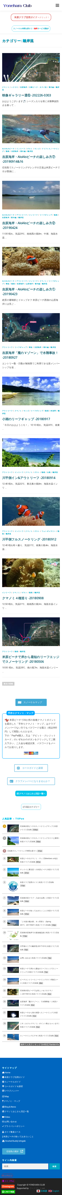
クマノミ (5, 87)
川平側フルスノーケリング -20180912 (29, 539)
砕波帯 (53, 411)
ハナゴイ (14, 87)
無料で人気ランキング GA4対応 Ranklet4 (39, 1044)
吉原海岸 (23, 87)
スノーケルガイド (12, 1082)
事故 (7, 284)
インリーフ (20, 149)
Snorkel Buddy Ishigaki (15, 1141)
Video (7, 1117)
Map (6, 1096)
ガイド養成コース (12, 1132)
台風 (49, 472)
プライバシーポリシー (14, 1126)
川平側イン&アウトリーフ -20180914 (28, 477)
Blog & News (10, 1107)
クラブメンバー (11, 1091)
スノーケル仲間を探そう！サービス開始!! (31, 29)
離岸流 (30, 151)
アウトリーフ (21, 215)
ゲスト (30, 149)
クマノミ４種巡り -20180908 (23, 598)
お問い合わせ (10, 1121)
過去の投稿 (8, 684)
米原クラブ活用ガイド (14, 1077)
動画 (7, 151)
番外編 (51, 87)
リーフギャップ (46, 215)
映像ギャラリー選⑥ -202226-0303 (26, 95)
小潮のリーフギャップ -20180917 (26, 419)
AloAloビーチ (8, 149)
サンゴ (37, 149)
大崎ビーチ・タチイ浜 (38, 87)
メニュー (57, 5)
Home (7, 1072)
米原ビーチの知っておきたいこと (18, 1136)
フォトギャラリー (49, 531)
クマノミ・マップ (11, 1101)
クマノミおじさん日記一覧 (16, 1111)
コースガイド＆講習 (13, 1086)
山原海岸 (29, 284)
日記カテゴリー (32, 807)
